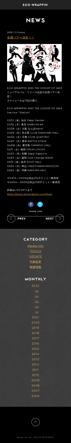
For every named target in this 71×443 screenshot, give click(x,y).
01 (37, 312)
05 (37, 291)
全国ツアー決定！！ (21, 37)
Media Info (35, 246)
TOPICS (35, 251)
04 (37, 296)
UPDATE (35, 256)
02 (37, 306)
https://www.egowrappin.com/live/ (29, 194)
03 (37, 301)
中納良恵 (35, 261)
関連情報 (35, 267)
